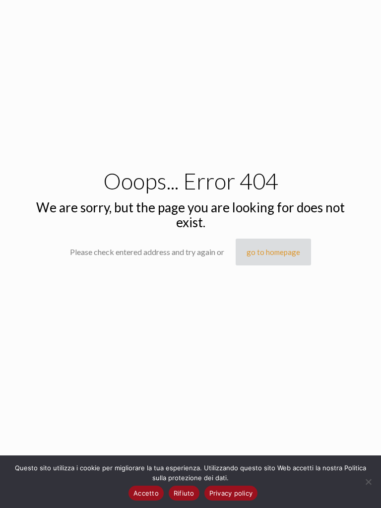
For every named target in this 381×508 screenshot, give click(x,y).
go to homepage (273, 252)
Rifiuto (184, 493)
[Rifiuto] (369, 482)
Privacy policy (231, 493)
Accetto (146, 493)
